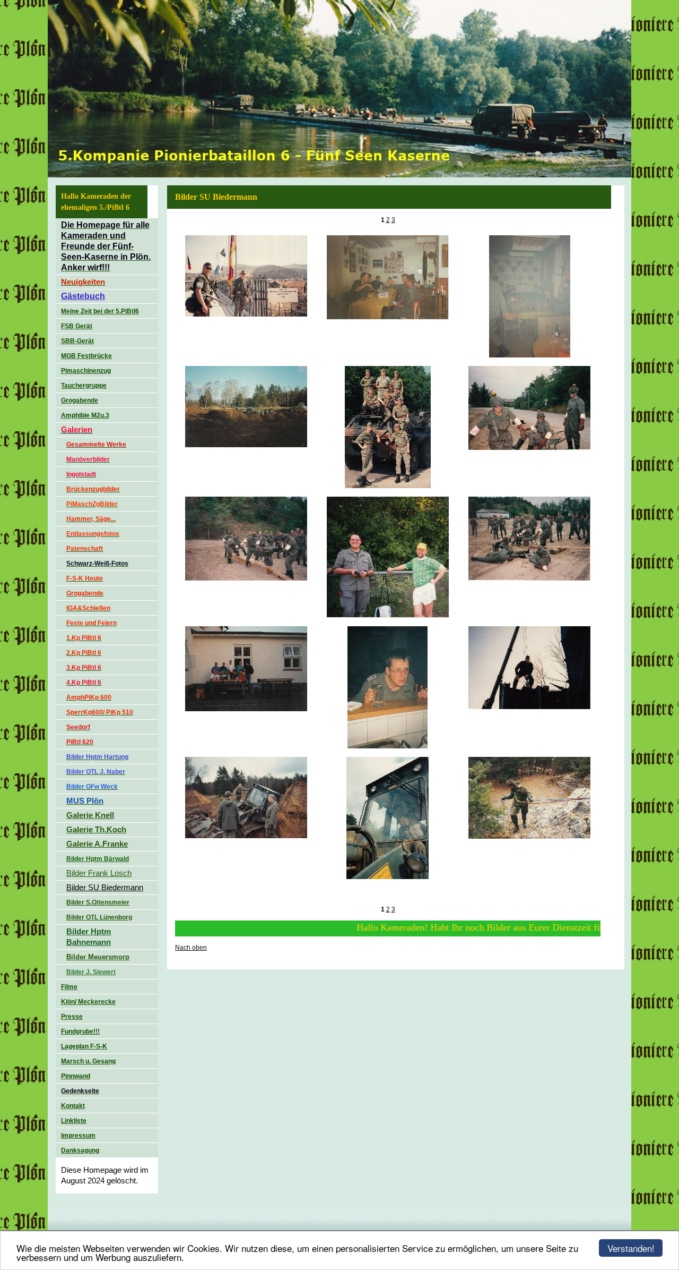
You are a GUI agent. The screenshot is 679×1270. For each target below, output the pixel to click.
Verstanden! (631, 1248)
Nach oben (191, 947)
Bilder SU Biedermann (104, 887)
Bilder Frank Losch (99, 872)
